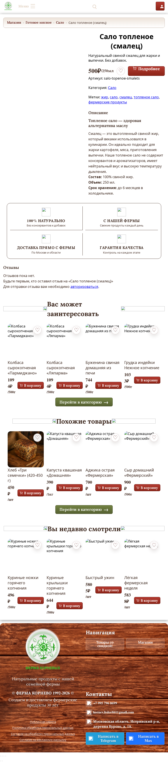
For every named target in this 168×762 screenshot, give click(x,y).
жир (104, 97)
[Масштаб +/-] (0, 756)
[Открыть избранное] (130, 6)
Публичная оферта (43, 722)
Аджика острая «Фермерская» (100, 472)
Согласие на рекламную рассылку (42, 740)
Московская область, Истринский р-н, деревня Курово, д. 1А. (126, 724)
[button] (145, 6)
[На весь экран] (2, 756)
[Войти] (160, 6)
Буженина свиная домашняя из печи (102, 368)
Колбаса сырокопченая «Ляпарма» (61, 368)
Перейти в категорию (81, 402)
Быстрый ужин (100, 577)
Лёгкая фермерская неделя (136, 583)
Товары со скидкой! (105, 644)
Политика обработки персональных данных (43, 728)
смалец (125, 97)
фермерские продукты (107, 102)
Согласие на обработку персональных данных (43, 734)
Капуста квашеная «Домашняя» (64, 472)
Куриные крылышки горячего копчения (57, 585)
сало (114, 97)
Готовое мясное (39, 22)
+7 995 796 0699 (105, 702)
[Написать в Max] (117, 6)
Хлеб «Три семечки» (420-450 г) (25, 475)
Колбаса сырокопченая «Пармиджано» (22, 368)
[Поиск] (94, 6)
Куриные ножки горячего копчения (23, 583)
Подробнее (149, 68)
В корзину (32, 385)
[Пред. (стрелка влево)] (0, 760)
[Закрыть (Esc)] (5, 756)
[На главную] (8, 6)
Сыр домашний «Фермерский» (139, 472)
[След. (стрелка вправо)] (2, 760)
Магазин (14, 22)
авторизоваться (84, 286)
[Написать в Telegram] (107, 6)
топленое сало (146, 97)
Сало (60, 22)
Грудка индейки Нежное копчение (141, 365)
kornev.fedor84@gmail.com (113, 712)
